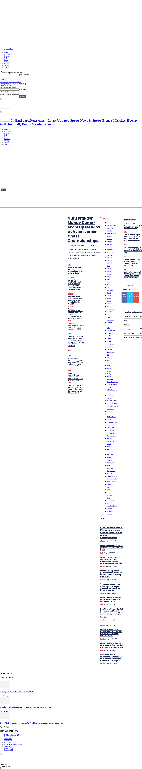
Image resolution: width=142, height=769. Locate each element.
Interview (7, 62)
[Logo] (5, 108)
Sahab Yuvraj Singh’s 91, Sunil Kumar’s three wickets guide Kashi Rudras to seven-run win (74, 285)
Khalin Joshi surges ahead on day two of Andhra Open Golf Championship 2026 (132, 237)
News (108, 446)
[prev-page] (136, 495)
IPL (108, 414)
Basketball (109, 255)
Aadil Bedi (109, 231)
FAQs (108, 328)
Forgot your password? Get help (10, 82)
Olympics (109, 452)
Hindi (108, 365)
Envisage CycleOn (111, 309)
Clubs (108, 287)
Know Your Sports (112, 422)
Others (108, 465)
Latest (6, 52)
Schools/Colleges (112, 506)
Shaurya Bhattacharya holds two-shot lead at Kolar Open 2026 (76, 326)
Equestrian (110, 311)
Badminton (110, 247)
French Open (110, 347)
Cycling (109, 303)
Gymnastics (110, 363)
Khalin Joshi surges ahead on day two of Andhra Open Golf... (26, 707)
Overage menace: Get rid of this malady (13, 84)
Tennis (6, 67)
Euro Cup (109, 314)
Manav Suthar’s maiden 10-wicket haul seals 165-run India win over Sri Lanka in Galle (75, 362)
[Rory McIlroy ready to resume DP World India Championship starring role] (5, 719)
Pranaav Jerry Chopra (112, 479)
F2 (107, 325)
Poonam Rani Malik (112, 476)
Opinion (109, 457)
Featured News (111, 330)
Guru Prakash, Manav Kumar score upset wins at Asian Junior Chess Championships (84, 229)
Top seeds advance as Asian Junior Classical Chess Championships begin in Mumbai (75, 313)
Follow (130, 293)
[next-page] (139, 495)
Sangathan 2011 (111, 500)
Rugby (108, 498)
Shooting (109, 508)
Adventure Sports (111, 233)
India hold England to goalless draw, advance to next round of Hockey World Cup (75, 300)
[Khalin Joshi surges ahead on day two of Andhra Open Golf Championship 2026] (5, 703)
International (110, 409)
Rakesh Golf (110, 495)
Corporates (110, 290)
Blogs (108, 266)
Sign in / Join (8, 49)
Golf (5, 58)
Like (124, 293)
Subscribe (137, 293)
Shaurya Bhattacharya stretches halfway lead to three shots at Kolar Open (75, 377)
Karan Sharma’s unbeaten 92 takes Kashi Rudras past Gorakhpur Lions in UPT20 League (75, 389)
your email (22, 89)
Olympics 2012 (111, 454)
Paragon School (111, 471)
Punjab (109, 484)
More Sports (110, 438)
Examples (109, 322)
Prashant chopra (111, 481)
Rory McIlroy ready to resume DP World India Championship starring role (32, 723)
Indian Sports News (112, 401)
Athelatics (109, 239)
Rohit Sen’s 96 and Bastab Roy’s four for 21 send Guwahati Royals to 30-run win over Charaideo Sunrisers (76, 341)
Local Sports (8, 54)
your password (24, 77)
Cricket (6, 65)
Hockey (6, 60)
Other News (110, 460)
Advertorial (110, 236)
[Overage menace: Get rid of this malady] (5, 688)
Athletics (109, 241)
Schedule (109, 503)
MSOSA (109, 444)
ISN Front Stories (111, 417)
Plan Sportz (110, 473)
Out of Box (110, 468)
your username (24, 75)
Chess (3, 189)
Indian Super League (112, 406)
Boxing (109, 268)
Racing (6, 63)
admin (3, 205)
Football (7, 56)
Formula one (110, 344)
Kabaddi (109, 419)
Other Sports (110, 463)
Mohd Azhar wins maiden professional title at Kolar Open (75, 270)
